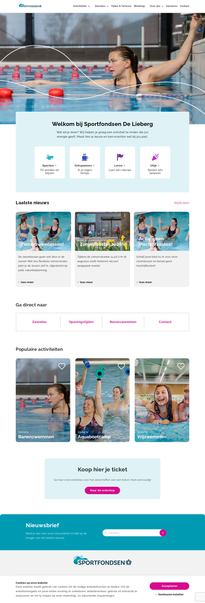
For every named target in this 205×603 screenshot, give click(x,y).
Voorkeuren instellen (171, 594)
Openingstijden (81, 322)
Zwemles (100, 6)
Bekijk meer (181, 202)
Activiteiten (80, 6)
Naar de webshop (102, 490)
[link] (102, 562)
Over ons (155, 6)
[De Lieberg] (30, 6)
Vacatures (172, 6)
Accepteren (169, 586)
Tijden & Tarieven (121, 6)
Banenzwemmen (123, 322)
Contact (184, 6)
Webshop (139, 6)
